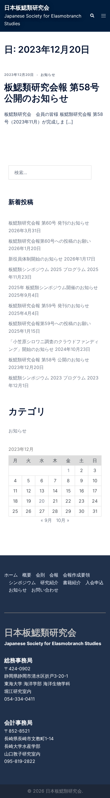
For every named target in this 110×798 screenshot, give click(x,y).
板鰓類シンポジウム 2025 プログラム (47, 269)
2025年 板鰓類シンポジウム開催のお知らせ (53, 287)
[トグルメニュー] (103, 16)
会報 (53, 575)
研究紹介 (49, 582)
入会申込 (94, 582)
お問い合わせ (44, 590)
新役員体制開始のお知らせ (35, 259)
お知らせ (48, 74)
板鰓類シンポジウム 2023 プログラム (47, 378)
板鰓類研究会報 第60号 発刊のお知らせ (48, 223)
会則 (40, 575)
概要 (26, 575)
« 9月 (46, 520)
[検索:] (49, 172)
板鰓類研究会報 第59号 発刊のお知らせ (48, 305)
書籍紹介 (72, 582)
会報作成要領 (76, 575)
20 (42, 501)
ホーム (11, 575)
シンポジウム (22, 582)
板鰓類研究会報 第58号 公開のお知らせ (51, 92)
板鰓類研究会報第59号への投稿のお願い (49, 323)
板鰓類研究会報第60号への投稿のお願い (49, 241)
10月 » (62, 520)
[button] (92, 16)
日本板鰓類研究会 (26, 7)
